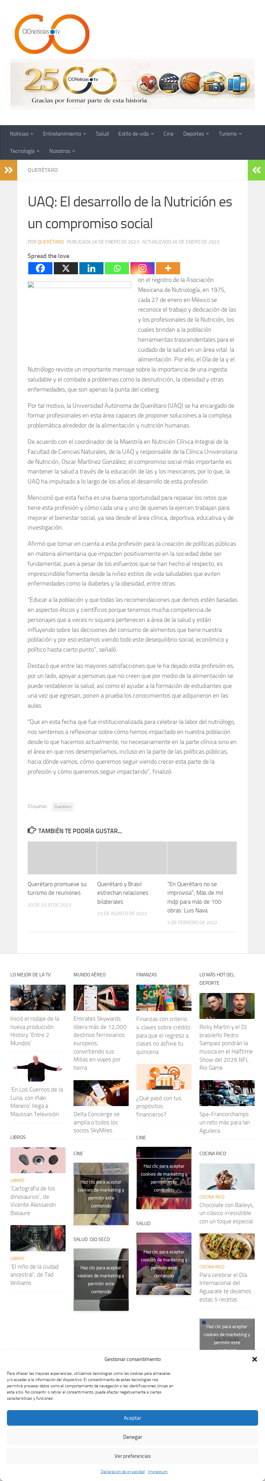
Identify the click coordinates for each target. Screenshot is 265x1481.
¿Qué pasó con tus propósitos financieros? (158, 1106)
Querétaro (43, 170)
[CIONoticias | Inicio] (50, 34)
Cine (169, 133)
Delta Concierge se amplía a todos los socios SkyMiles (96, 1122)
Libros (17, 1180)
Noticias (19, 133)
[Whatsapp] (117, 268)
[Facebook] (40, 268)
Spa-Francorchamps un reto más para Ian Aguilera (224, 1122)
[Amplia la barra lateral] (8, 170)
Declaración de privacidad (123, 1471)
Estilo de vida (133, 133)
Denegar (132, 1437)
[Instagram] (142, 268)
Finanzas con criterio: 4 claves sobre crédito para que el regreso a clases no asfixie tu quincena (163, 1035)
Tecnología (22, 151)
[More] (168, 268)
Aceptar (132, 1418)
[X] (66, 268)
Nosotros (59, 151)
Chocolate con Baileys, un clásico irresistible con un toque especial (226, 1213)
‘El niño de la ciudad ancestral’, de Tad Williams (34, 1274)
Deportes (193, 133)
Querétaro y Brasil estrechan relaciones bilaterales (122, 893)
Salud (102, 133)
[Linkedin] (91, 268)
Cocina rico (212, 1196)
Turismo (228, 133)
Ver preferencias (133, 1456)
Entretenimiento (62, 133)
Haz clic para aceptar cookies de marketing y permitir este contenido (101, 1194)
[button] (254, 1359)
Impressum (158, 1471)
